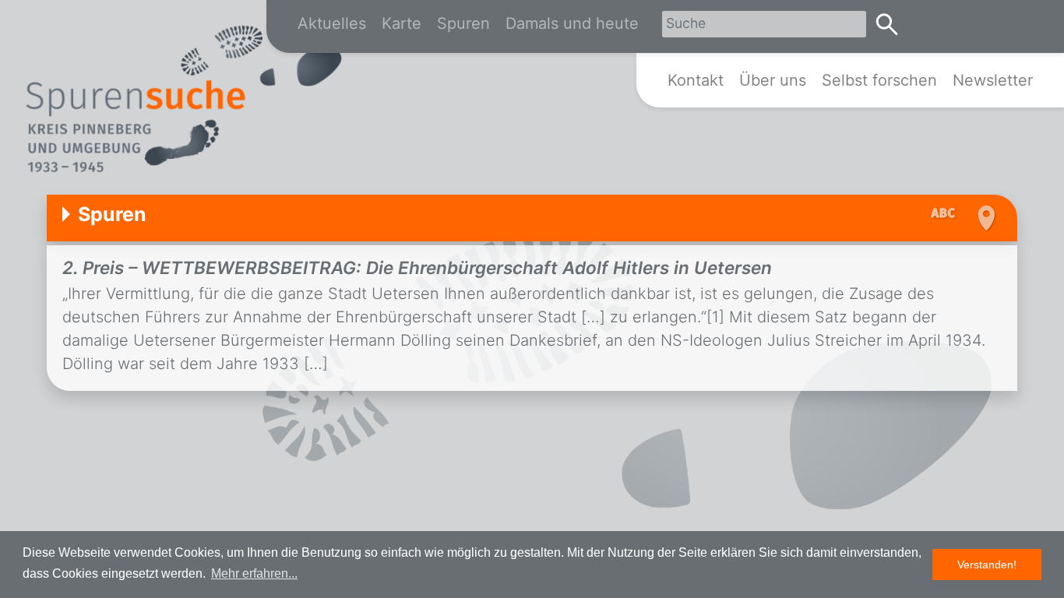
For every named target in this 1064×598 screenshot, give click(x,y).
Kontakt (696, 80)
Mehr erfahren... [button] (254, 573)
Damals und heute (572, 23)
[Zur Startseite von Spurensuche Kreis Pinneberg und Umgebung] (183, 102)
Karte (401, 23)
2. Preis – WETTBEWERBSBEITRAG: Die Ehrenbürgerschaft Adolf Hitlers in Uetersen (417, 267)
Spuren (463, 23)
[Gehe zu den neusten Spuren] (947, 214)
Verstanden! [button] (986, 564)
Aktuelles (332, 23)
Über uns (772, 80)
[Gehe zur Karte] (984, 218)
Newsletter (993, 80)
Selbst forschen (879, 80)
